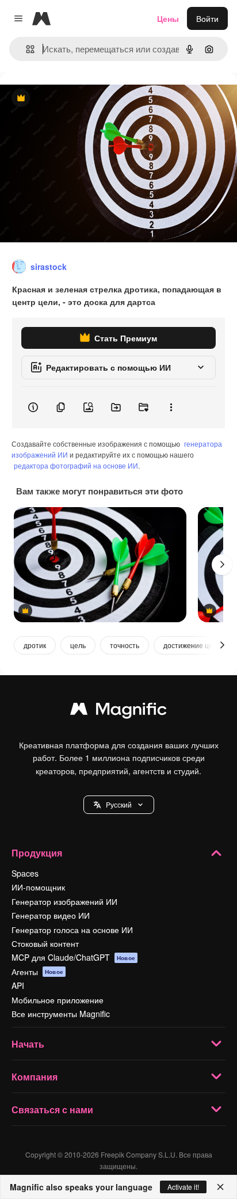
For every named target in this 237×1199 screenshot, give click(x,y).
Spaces (25, 873)
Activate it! (183, 1187)
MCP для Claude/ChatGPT (73, 957)
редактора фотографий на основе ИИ (76, 465)
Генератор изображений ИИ (64, 901)
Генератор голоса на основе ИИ (72, 929)
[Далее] (222, 564)
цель (78, 645)
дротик (35, 645)
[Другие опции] (170, 407)
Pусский (119, 804)
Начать (28, 1043)
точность (124, 645)
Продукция (37, 852)
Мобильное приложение (58, 1000)
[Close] (220, 1187)
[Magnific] (118, 711)
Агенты (37, 971)
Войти (207, 18)
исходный (77, 99)
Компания (35, 1076)
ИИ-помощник (38, 887)
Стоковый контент (45, 943)
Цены (168, 18)
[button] (118, 804)
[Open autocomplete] (25, 49)
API (18, 985)
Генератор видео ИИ (51, 915)
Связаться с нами (52, 1109)
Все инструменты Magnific (61, 1013)
